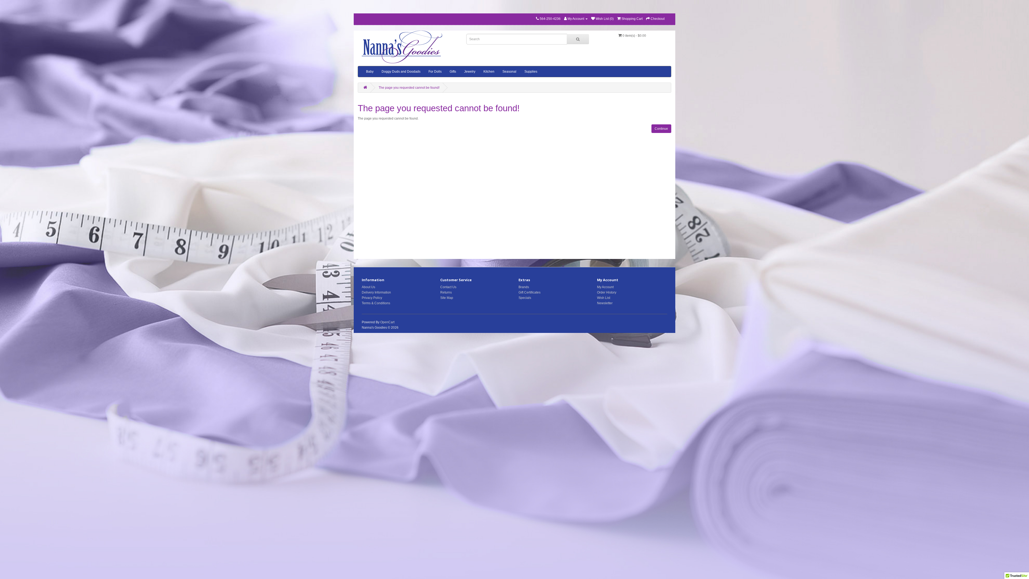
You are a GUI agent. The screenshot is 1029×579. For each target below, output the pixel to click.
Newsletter (605, 303)
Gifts (453, 71)
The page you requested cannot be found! (409, 88)
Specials (525, 298)
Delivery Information (376, 292)
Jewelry (469, 71)
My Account (605, 287)
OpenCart (387, 322)
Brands (524, 287)
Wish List (603, 298)
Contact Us (448, 287)
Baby (370, 71)
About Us (368, 287)
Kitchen (488, 71)
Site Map (446, 298)
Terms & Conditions (376, 303)
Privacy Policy (372, 298)
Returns (446, 292)
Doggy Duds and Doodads (401, 71)
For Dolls (435, 71)
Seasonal (509, 71)
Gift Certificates (529, 292)
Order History (606, 292)
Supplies (530, 71)
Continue (661, 129)
